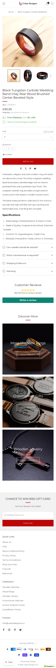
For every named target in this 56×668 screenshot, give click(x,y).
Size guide (48, 131)
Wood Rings (8, 592)
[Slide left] (5, 75)
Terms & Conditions (11, 560)
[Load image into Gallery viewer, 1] (13, 75)
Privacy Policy (9, 555)
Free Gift (6, 569)
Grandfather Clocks (11, 609)
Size (4, 131)
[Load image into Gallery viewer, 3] (42, 75)
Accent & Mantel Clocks (13, 605)
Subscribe (28, 523)
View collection (28, 354)
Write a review (28, 300)
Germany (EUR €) (26, 643)
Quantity (6, 145)
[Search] (52, 3)
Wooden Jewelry (10, 596)
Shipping (6, 112)
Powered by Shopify (28, 661)
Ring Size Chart (9, 564)
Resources (7, 573)
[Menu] (3, 3)
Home (10, 12)
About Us (6, 542)
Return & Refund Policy (13, 551)
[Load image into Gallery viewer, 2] (28, 75)
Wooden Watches (10, 587)
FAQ (4, 546)
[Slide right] (50, 75)
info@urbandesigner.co (13, 623)
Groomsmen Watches (12, 600)
